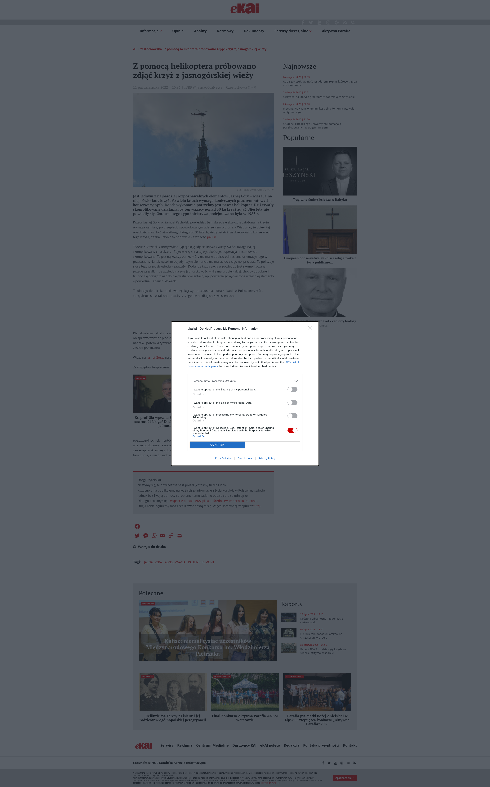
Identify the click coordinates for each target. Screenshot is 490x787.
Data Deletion (223, 458)
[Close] (311, 329)
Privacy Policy (266, 458)
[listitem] (245, 381)
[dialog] (245, 394)
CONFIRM (217, 444)
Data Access (245, 458)
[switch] (292, 389)
